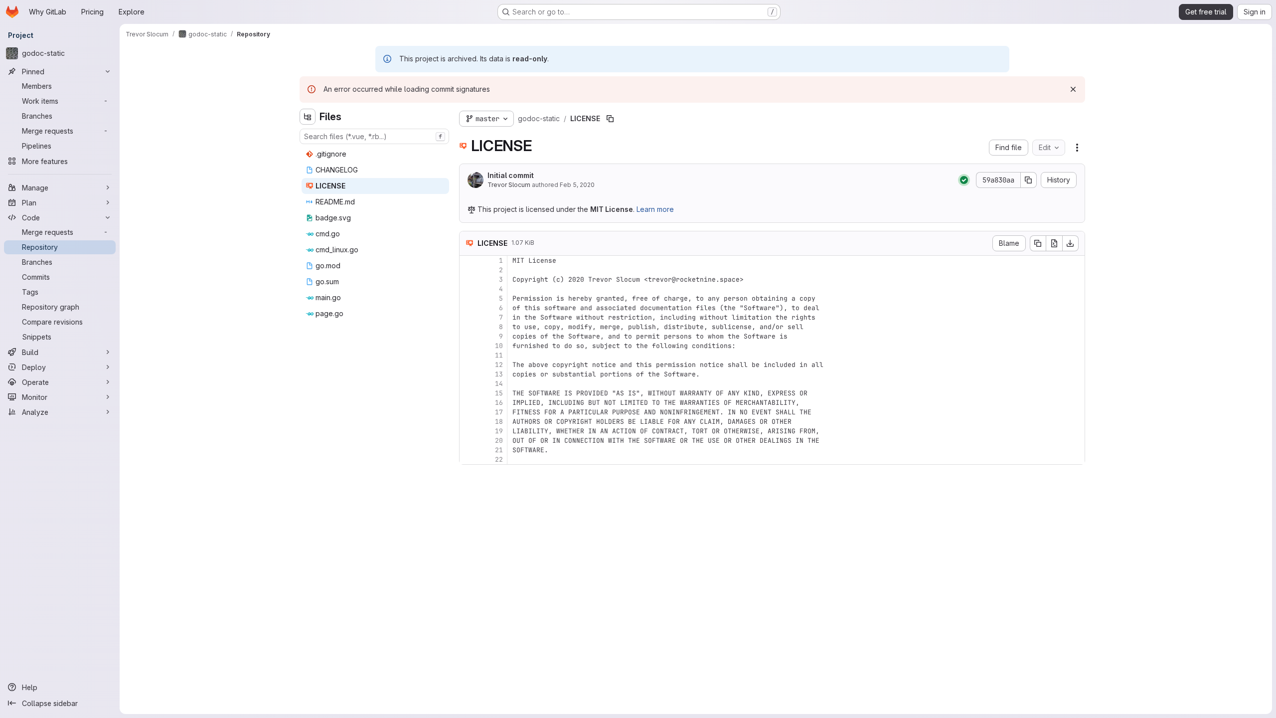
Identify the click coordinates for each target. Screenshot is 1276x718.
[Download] (1071, 243)
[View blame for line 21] (468, 450)
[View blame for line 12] (468, 364)
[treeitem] (375, 154)
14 (499, 383)
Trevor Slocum (508, 184)
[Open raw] (1054, 243)
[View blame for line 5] (468, 298)
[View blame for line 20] (468, 440)
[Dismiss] (1073, 89)
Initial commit (510, 175)
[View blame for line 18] (468, 421)
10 (499, 346)
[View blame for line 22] (468, 459)
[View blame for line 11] (468, 355)
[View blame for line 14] (468, 383)
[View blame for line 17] (468, 412)
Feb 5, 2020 (577, 184)
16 (499, 402)
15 (499, 393)
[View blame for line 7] (468, 317)
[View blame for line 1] (468, 260)
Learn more (655, 209)
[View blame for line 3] (468, 279)
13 (499, 374)
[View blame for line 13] (468, 374)
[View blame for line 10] (468, 346)
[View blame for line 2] (468, 270)
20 (499, 440)
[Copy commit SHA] (1029, 180)
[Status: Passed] (964, 180)
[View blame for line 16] (468, 402)
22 (499, 459)
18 (499, 421)
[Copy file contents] (1038, 243)
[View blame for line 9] (468, 336)
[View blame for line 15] (468, 393)
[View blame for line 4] (468, 289)
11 (499, 355)
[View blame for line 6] (468, 308)
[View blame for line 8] (468, 327)
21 (499, 450)
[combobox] (374, 136)
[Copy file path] (610, 119)
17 (499, 412)
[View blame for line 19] (468, 431)
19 (499, 431)
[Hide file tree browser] (308, 117)
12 (499, 364)
